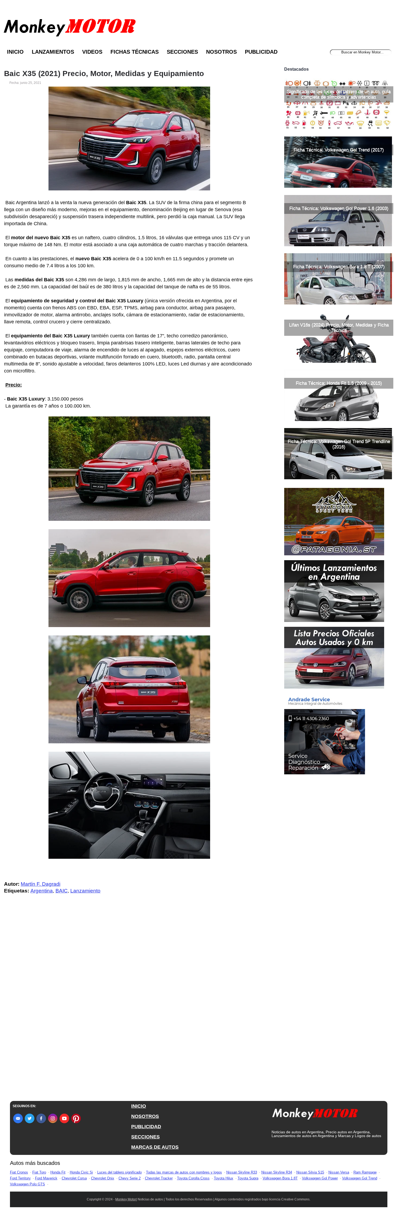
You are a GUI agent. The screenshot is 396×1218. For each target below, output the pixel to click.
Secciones (182, 52)
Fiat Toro (39, 1172)
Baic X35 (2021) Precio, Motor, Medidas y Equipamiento (104, 74)
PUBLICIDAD (146, 1126)
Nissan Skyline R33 (241, 1172)
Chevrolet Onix (102, 1178)
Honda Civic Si (81, 1172)
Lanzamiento (85, 891)
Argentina (41, 891)
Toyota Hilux (223, 1178)
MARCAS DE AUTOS (155, 1147)
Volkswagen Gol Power (320, 1178)
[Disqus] (130, 1006)
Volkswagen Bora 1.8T (280, 1178)
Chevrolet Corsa (74, 1178)
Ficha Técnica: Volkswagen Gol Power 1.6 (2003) (338, 208)
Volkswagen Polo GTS (27, 1184)
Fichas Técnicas (134, 52)
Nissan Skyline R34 (276, 1172)
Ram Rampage (365, 1172)
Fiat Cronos (19, 1172)
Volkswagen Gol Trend (359, 1178)
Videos (92, 52)
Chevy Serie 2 (130, 1178)
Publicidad (261, 52)
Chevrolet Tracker (159, 1178)
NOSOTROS (145, 1116)
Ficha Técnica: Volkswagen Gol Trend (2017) (339, 149)
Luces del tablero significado (119, 1172)
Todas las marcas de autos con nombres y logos (184, 1172)
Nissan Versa (338, 1172)
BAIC (61, 891)
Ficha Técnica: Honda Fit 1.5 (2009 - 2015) (339, 383)
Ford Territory (20, 1178)
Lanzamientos (53, 52)
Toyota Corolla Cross (193, 1178)
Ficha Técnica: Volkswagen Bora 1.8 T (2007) (339, 266)
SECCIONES (145, 1137)
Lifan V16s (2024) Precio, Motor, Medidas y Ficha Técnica (339, 327)
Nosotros (221, 52)
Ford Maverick (46, 1178)
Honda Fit (57, 1172)
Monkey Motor (125, 1199)
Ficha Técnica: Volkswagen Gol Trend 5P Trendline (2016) (339, 444)
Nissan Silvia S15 (310, 1172)
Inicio (15, 52)
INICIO (138, 1106)
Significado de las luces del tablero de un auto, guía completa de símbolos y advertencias (339, 94)
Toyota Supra (248, 1178)
